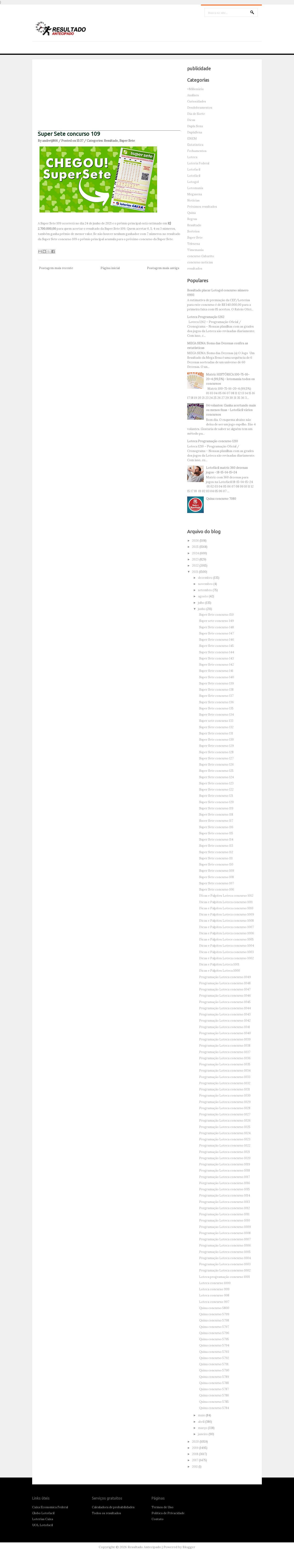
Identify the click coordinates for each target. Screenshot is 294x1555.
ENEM (192, 139)
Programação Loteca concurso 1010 (224, 1220)
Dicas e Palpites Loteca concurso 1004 (226, 946)
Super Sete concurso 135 (216, 708)
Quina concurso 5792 (214, 1358)
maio (202, 1415)
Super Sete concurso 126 (216, 764)
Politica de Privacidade (168, 1513)
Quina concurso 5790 (214, 1370)
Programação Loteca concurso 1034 (225, 1071)
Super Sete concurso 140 (216, 677)
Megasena (194, 194)
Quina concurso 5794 (214, 1345)
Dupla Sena (195, 126)
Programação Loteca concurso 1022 (224, 1145)
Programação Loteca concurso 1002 (225, 1270)
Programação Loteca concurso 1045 (225, 1002)
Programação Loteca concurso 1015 (224, 1189)
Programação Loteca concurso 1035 (224, 1064)
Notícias (193, 200)
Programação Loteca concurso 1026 (225, 1120)
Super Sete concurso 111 (216, 858)
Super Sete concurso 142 (216, 665)
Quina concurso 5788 (214, 1383)
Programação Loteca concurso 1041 (224, 1027)
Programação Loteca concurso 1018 (224, 1170)
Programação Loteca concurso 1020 (225, 1158)
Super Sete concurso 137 (216, 696)
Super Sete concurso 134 (216, 715)
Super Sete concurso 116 (216, 827)
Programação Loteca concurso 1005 (225, 1252)
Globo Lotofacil (43, 1513)
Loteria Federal (198, 163)
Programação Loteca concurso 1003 (225, 1264)
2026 (196, 541)
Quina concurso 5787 (214, 1389)
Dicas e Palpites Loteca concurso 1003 (226, 952)
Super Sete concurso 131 (216, 733)
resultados (194, 268)
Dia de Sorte (196, 114)
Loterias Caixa (42, 1519)
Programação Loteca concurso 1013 (224, 1202)
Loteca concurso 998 (214, 1295)
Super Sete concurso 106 (216, 889)
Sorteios (193, 231)
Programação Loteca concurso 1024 (225, 1133)
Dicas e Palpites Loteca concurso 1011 (226, 902)
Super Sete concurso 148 (216, 627)
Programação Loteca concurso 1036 (225, 1058)
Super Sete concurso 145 (216, 646)
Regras (192, 219)
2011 (195, 1467)
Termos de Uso (162, 1507)
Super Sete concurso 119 (216, 808)
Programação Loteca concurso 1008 (225, 1233)
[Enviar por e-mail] (40, 251)
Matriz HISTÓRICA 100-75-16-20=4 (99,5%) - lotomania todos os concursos (230, 379)
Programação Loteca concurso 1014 (224, 1195)
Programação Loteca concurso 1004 (225, 1258)
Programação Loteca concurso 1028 (224, 1108)
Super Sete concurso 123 (216, 783)
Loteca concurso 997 (214, 1302)
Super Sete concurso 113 (216, 846)
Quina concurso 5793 (214, 1352)
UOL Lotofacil (42, 1525)
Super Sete (127, 141)
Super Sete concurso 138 (216, 690)
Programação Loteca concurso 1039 (225, 1039)
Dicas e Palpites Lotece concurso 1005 (226, 939)
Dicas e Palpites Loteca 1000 (219, 971)
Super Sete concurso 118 (216, 814)
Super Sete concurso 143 (216, 658)
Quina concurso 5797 (214, 1327)
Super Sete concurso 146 (216, 640)
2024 (196, 553)
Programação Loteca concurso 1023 (224, 1139)
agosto (203, 596)
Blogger (189, 1547)
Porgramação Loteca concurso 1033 (224, 1077)
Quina (191, 213)
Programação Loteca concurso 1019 (224, 1164)
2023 (195, 559)
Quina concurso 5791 (214, 1364)
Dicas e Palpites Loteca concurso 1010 (226, 908)
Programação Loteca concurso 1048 (225, 983)
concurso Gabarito (200, 256)
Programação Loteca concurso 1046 (225, 996)
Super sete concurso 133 (216, 721)
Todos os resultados (106, 1513)
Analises (193, 95)
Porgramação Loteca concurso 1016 (224, 1183)
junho (202, 609)
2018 (195, 1454)
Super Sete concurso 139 (216, 683)
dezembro (205, 578)
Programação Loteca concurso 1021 (224, 1152)
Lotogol (193, 182)
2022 (195, 566)
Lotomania (195, 188)
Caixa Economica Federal (50, 1507)
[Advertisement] (109, 98)
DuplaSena (194, 132)
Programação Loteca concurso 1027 (224, 1114)
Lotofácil (193, 176)
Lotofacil (193, 169)
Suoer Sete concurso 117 (216, 821)
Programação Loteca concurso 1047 (225, 989)
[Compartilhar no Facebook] (53, 251)
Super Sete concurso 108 (216, 877)
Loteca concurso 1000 (215, 1283)
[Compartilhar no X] (48, 251)
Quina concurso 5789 (214, 1377)
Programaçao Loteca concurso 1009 (225, 1227)
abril (201, 1422)
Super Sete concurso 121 (216, 796)
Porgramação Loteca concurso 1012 (224, 1208)
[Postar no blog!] (44, 251)
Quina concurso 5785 (214, 1402)
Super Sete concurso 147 (216, 633)
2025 (195, 547)
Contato (158, 1519)
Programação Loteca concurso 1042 (225, 1021)
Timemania (195, 250)
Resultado (111, 141)
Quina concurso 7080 (221, 499)
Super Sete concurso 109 (69, 134)
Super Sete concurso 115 (216, 833)
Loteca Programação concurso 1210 (212, 441)
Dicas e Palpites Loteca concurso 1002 (226, 958)
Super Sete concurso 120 (216, 802)
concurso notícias (200, 262)
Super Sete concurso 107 (216, 883)
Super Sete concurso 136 (216, 702)
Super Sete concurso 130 (216, 740)
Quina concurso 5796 (214, 1333)
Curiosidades (196, 101)
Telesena (193, 244)
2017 (195, 1460)
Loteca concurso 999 (214, 1289)
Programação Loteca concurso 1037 (224, 1052)
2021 (195, 572)
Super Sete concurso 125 (216, 771)
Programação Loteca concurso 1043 (225, 1014)
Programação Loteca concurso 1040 (225, 1033)
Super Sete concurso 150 (216, 615)
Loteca (192, 157)
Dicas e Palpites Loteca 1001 (219, 964)
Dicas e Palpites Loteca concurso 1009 (226, 914)
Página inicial (110, 268)
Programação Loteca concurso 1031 (224, 1089)
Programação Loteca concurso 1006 (225, 1245)
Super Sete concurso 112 (216, 852)
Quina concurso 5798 (214, 1320)
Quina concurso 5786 (214, 1395)
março (203, 1428)
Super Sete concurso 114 (216, 839)
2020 (196, 1442)
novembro (205, 584)
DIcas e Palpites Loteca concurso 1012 (226, 896)
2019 (195, 1448)
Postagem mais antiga (163, 268)
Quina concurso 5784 (214, 1408)
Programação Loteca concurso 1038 (224, 1046)
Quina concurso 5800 (214, 1308)
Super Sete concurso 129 (216, 746)
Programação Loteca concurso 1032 (224, 1083)
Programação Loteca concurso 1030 (225, 1095)
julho (201, 603)
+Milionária (195, 89)
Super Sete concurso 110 (216, 864)
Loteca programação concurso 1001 (224, 1277)
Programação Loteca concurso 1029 (225, 1102)
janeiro (203, 1434)
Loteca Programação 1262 (205, 317)
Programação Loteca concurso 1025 (224, 1127)
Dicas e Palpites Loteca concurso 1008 (226, 921)
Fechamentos (196, 151)
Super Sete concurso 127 (216, 758)
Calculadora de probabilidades (113, 1507)
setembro (205, 590)
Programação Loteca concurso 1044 (225, 1008)
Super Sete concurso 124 (216, 777)
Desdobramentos (199, 108)
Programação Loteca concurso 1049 (225, 977)
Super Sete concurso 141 (216, 671)
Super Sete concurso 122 (216, 789)
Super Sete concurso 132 (216, 727)
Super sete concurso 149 (216, 621)
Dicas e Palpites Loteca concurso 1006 (226, 933)
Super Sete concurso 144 (216, 652)
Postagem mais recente (56, 268)
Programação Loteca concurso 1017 (224, 1177)
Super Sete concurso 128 (216, 752)
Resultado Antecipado (144, 1547)
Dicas (191, 120)
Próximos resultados (202, 207)
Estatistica (195, 145)
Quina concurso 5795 (214, 1339)
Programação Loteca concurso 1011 (224, 1214)
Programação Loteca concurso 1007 (225, 1239)
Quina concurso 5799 (214, 1314)
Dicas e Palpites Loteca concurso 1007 (226, 927)
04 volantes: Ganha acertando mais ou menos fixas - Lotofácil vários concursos (231, 409)
